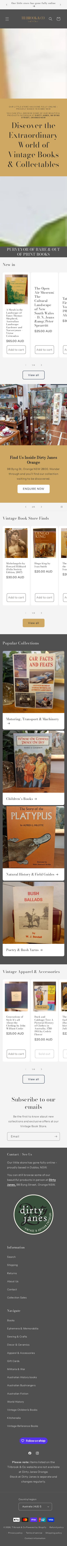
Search (11, 1256)
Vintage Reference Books (22, 1426)
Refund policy (56, 1527)
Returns (12, 1273)
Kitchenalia (14, 1418)
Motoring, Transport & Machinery (32, 719)
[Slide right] (41, 365)
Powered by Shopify (36, 1527)
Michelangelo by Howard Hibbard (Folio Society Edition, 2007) (16, 568)
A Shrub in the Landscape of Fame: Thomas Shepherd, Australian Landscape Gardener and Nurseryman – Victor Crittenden (14, 323)
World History (15, 1401)
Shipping (12, 1265)
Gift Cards (13, 1361)
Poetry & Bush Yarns (22, 950)
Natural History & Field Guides (30, 874)
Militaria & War (16, 1369)
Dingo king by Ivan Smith (42, 565)
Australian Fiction (17, 1393)
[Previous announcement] (7, 5)
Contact (12, 1289)
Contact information (35, 1538)
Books (11, 1320)
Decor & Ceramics (18, 1344)
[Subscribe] (56, 1136)
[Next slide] (41, 507)
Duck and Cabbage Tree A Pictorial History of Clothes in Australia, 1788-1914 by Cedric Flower (44, 1025)
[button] (7, 19)
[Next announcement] (60, 5)
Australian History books (22, 1377)
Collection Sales (17, 1297)
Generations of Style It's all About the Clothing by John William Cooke (15, 1022)
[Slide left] (26, 365)
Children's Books (19, 799)
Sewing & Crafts (17, 1336)
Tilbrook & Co (19, 1527)
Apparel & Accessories (21, 1353)
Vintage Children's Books (22, 1409)
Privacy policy (15, 1533)
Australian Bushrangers (21, 1385)
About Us (13, 1281)
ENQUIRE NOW (33, 488)
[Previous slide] (26, 507)
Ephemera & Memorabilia (22, 1328)
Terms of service (34, 1533)
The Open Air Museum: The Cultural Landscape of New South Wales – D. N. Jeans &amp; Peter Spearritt (44, 307)
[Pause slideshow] (63, 507)
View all (33, 375)
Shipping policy (54, 1533)
